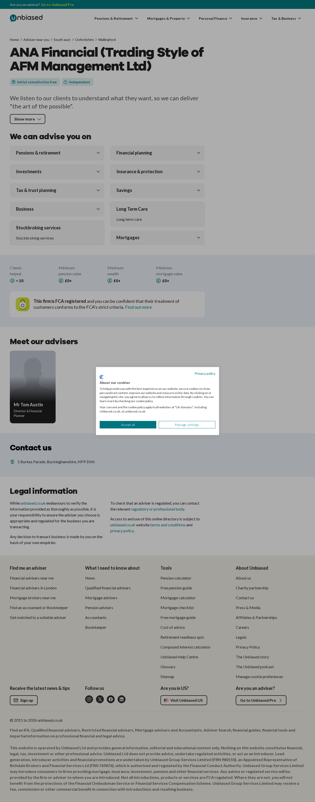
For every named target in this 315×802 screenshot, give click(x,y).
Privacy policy (205, 373)
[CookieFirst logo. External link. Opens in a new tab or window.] (101, 377)
